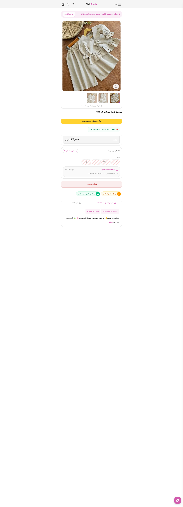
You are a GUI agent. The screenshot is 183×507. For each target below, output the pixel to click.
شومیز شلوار (107, 14)
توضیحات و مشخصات (105, 203)
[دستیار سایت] (177, 500)
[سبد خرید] (63, 4)
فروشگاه (117, 14)
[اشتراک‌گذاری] (116, 86)
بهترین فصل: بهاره (93, 211)
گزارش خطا (68, 170)
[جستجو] (72, 4)
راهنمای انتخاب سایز (90, 121)
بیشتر (110, 222)
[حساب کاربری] (67, 4)
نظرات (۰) (75, 203)
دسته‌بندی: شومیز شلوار (110, 211)
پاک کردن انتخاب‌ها (70, 151)
